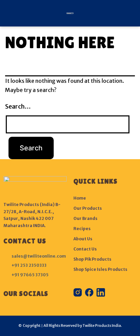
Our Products (87, 208)
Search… (18, 106)
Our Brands (85, 218)
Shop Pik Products (92, 259)
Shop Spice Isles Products (100, 269)
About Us (82, 238)
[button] (7, 13)
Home (79, 198)
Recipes (82, 228)
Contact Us (85, 248)
